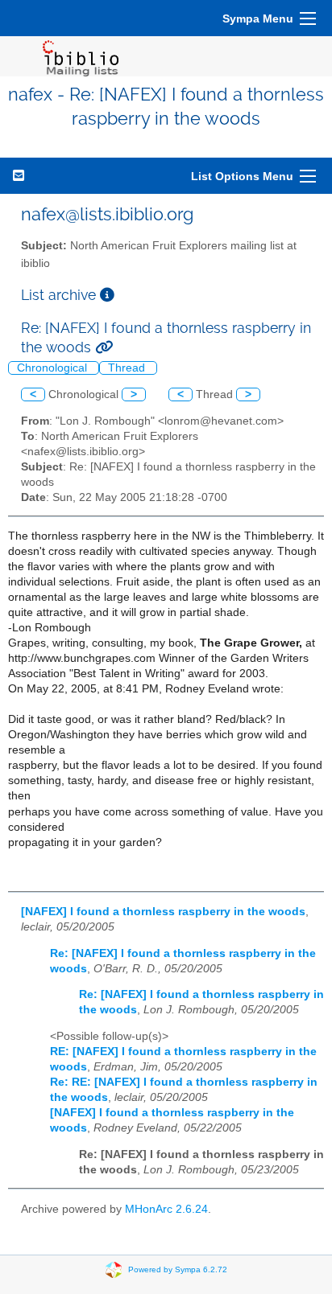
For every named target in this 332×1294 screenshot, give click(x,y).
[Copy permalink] (104, 347)
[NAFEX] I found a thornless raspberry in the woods (163, 912)
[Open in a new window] (107, 294)
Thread (128, 368)
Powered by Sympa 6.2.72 (177, 1269)
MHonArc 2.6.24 (166, 1209)
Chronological (53, 368)
